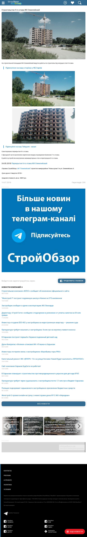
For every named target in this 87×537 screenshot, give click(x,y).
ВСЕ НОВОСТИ (43, 403)
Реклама (7, 475)
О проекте (8, 480)
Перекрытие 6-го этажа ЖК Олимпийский (29, 163)
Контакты (8, 471)
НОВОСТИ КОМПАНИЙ (12, 287)
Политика (8, 485)
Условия (7, 489)
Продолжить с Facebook (73, 281)
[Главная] (15, 3)
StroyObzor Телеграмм (13, 513)
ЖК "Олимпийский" (23, 168)
